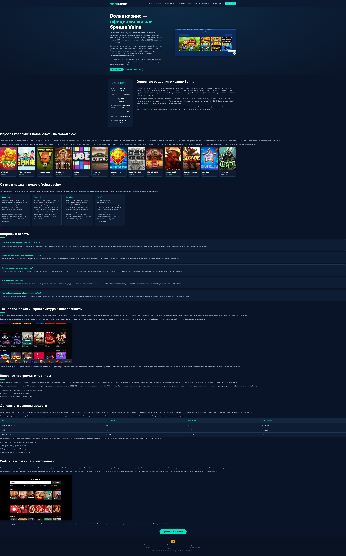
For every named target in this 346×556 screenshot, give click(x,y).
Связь (190, 3)
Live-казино (182, 3)
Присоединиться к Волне (173, 532)
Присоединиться (230, 3)
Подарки (214, 3)
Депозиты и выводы (202, 3)
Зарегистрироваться (134, 69)
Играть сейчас (117, 69)
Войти (221, 3)
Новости (150, 3)
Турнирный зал (170, 3)
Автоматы (159, 3)
